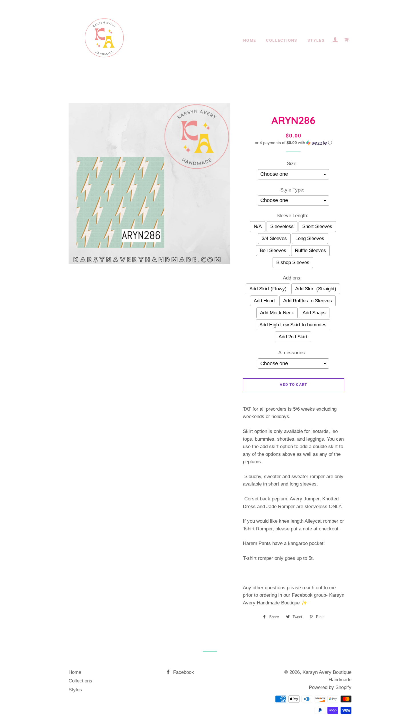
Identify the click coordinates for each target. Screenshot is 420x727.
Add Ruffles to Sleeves (307, 300)
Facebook (183, 672)
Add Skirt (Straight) (315, 288)
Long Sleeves (309, 238)
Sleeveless (282, 226)
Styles (316, 40)
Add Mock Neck (277, 312)
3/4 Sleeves (274, 238)
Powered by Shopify (330, 687)
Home (249, 40)
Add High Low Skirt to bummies (293, 324)
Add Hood (264, 300)
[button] (293, 142)
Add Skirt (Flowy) (268, 288)
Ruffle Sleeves (310, 250)
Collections (281, 40)
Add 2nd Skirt (293, 336)
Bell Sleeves (273, 250)
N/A (258, 226)
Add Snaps (314, 312)
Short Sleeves (317, 226)
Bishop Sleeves (292, 262)
